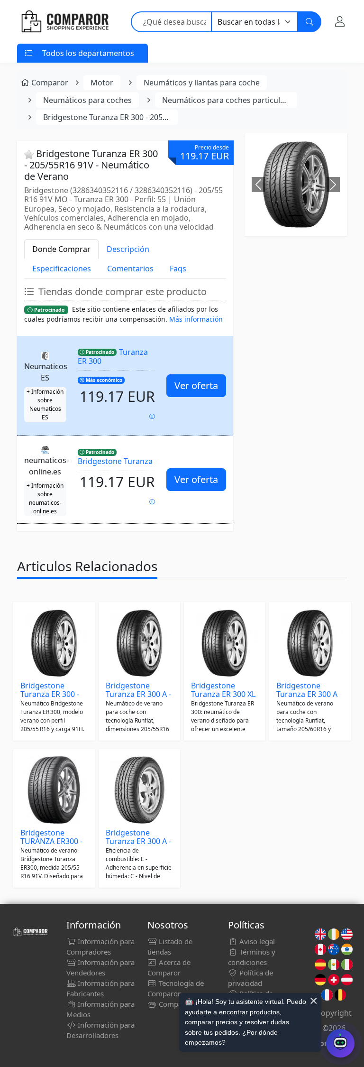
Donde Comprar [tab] (61, 249)
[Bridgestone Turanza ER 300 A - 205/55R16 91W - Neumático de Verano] (139, 643)
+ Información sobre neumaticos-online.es (45, 498)
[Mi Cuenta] (340, 21)
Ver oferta (196, 385)
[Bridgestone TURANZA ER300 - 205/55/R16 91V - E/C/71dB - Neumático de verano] (54, 790)
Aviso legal (256, 941)
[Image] (296, 215)
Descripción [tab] (128, 249)
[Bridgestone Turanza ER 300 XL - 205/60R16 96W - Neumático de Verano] (224, 643)
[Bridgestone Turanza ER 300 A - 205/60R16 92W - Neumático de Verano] (139, 790)
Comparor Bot (181, 1004)
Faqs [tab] (178, 268)
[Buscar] (309, 21)
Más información (196, 319)
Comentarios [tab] (130, 268)
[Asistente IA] (340, 1043)
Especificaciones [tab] (61, 268)
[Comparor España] (64, 22)
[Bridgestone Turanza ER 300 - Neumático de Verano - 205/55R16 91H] (54, 643)
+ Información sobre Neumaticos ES (45, 404)
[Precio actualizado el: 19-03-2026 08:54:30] (152, 416)
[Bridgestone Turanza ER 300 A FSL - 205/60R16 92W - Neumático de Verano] (310, 643)
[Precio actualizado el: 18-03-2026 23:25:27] (152, 502)
